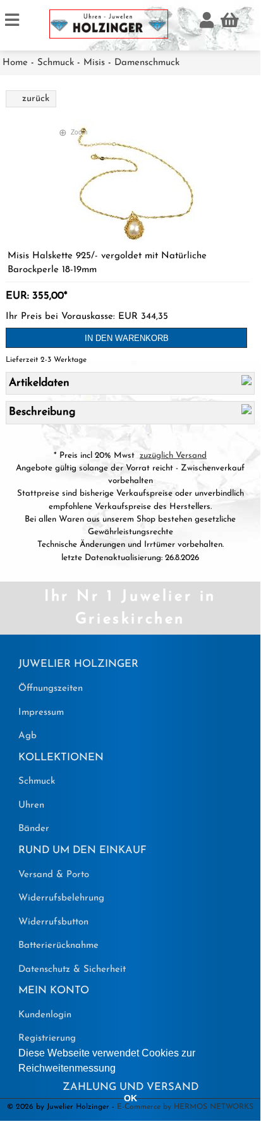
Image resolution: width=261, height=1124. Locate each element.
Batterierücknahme (58, 945)
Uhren (31, 805)
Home (15, 63)
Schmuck (55, 63)
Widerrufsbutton (53, 922)
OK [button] (130, 1098)
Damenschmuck (146, 63)
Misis (94, 63)
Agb (27, 736)
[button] (120, 1069)
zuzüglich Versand (173, 455)
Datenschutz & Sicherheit (72, 969)
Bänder (33, 829)
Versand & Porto (53, 875)
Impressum (41, 712)
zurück (35, 99)
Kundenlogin (44, 1015)
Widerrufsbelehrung (61, 898)
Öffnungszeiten (50, 688)
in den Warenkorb (127, 338)
